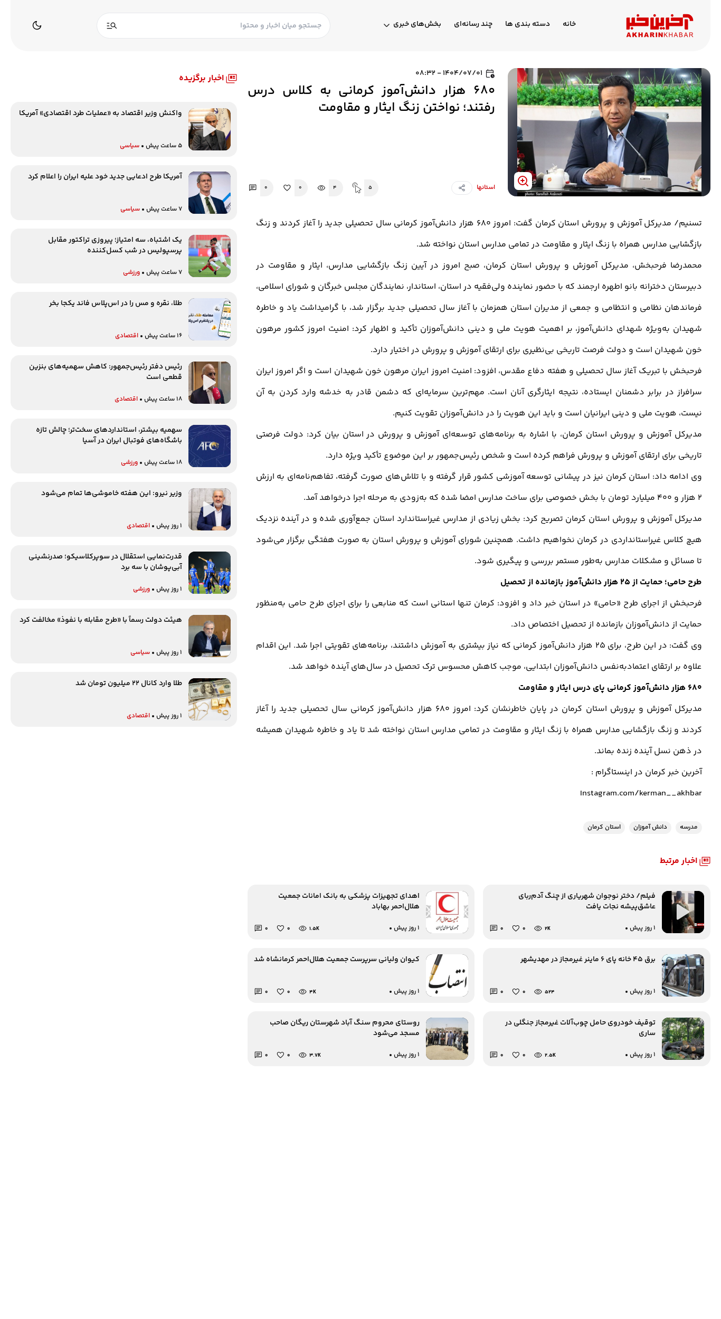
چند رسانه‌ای (473, 24)
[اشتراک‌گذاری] (461, 188)
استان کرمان (604, 827)
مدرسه (689, 827)
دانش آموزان (650, 827)
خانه (569, 24)
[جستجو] (112, 25)
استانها (486, 188)
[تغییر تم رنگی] (36, 25)
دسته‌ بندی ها (527, 24)
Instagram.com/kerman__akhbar (641, 793)
